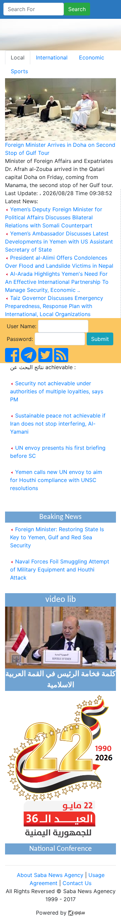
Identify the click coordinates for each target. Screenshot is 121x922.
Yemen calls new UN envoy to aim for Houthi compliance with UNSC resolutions (56, 480)
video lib (60, 599)
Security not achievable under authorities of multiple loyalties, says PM (56, 391)
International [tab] (52, 57)
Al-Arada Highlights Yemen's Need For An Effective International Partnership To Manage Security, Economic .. (57, 281)
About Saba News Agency (51, 875)
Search (77, 9)
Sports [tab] (19, 71)
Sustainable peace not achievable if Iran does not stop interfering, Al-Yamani (58, 423)
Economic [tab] (91, 57)
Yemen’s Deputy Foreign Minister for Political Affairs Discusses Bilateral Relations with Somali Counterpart (53, 217)
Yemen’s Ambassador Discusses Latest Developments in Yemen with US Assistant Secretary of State (59, 241)
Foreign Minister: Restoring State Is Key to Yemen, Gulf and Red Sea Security (57, 534)
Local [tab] (18, 57)
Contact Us (77, 883)
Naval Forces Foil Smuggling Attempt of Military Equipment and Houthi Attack (59, 567)
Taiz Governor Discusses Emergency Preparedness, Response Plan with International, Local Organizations (54, 306)
